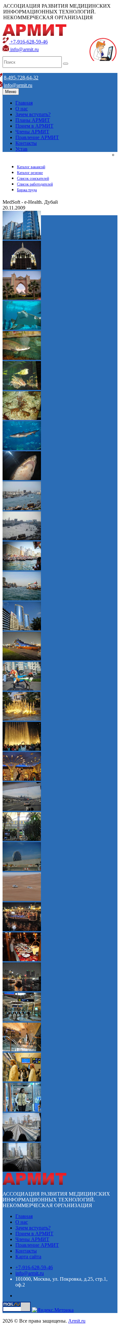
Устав (21, 149)
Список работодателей (35, 184)
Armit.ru (76, 1321)
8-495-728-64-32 (21, 77)
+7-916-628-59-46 (28, 41)
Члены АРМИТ (32, 131)
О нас (21, 108)
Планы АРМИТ (32, 120)
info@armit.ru (24, 49)
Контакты (26, 143)
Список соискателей (33, 178)
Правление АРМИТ (37, 137)
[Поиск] (65, 64)
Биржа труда (27, 190)
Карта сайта (28, 1256)
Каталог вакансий (31, 167)
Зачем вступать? (33, 114)
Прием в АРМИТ (34, 126)
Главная (24, 103)
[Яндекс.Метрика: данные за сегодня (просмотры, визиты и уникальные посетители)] (53, 1310)
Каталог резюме (30, 172)
